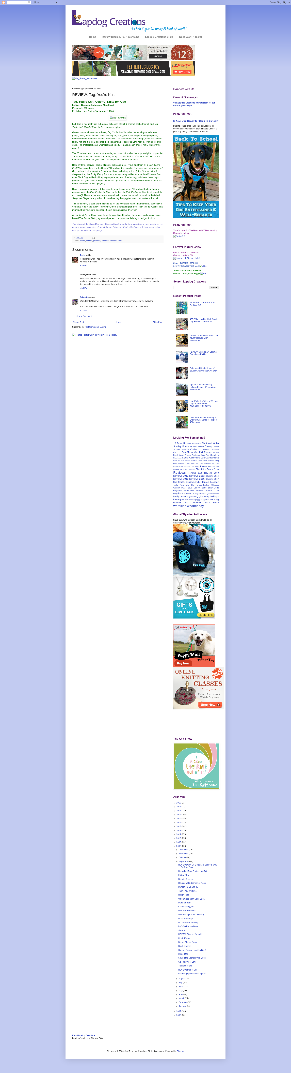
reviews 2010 (181, 502)
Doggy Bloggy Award (188, 942)
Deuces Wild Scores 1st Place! (192, 883)
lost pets (185, 500)
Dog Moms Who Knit (192, 452)
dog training (199, 494)
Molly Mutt (203, 461)
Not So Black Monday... (188, 922)
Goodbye (214, 455)
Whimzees (215, 485)
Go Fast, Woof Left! (187, 962)
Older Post (157, 322)
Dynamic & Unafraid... (188, 887)
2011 (179, 834)
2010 (179, 838)
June (181, 986)
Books (82, 241)
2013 (179, 826)
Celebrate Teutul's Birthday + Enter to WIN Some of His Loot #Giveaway (203, 420)
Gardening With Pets (200, 455)
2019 (179, 803)
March (182, 998)
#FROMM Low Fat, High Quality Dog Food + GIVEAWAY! (204, 320)
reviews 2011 (201, 502)
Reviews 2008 (116, 241)
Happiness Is (178, 458)
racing (215, 499)
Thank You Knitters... (187, 891)
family (176, 496)
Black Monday (184, 946)
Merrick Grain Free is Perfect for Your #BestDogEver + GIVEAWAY (204, 338)
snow (216, 502)
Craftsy (193, 449)
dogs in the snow (212, 494)
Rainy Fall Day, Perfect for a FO (192, 871)
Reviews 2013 (196, 475)
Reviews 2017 (212, 479)
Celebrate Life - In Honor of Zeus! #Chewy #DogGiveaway (203, 369)
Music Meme (184, 938)
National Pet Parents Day (183, 466)
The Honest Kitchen (200, 485)
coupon (190, 493)
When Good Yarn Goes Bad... (191, 899)
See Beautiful (179, 482)
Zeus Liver (207, 488)
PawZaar (211, 466)
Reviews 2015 (180, 479)
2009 (179, 842)
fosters (184, 496)
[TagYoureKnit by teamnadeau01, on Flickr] (118, 117)
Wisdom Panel (179, 488)
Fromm (188, 455)
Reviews (105, 241)
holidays (214, 496)
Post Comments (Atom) (95, 327)
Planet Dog (201, 469)
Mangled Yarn (184, 903)
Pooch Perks (213, 469)
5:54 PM (83, 288)
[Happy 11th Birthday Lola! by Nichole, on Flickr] (186, 258)
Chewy (208, 446)
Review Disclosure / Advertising (120, 36)
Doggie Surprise (185, 879)
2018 (179, 807)
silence (181, 930)
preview (208, 499)
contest (89, 241)
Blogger (180, 1051)
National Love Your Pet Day (190, 464)
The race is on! (185, 966)
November (184, 853)
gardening (193, 496)
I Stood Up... (183, 954)
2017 (179, 811)
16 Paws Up (179, 443)
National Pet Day (211, 464)
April (181, 994)
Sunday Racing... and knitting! (192, 950)
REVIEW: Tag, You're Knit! (190, 934)
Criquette (84, 297)
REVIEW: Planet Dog (188, 970)
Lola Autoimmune (192, 458)
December (184, 849)
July (181, 982)
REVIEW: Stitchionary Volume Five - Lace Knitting (203, 353)
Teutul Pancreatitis (181, 485)
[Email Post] (93, 238)
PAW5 (197, 466)
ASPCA (190, 443)
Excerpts (208, 452)
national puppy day (196, 500)
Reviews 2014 (212, 476)
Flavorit (216, 452)
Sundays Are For (193, 482)
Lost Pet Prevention (181, 461)
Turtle (82, 255)
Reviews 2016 (196, 479)
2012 (179, 830)
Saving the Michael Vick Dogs (192, 958)
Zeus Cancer (194, 488)
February (183, 1002)
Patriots (203, 466)
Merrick (194, 460)
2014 (179, 822)
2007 (179, 1011)
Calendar (200, 446)
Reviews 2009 (211, 473)
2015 (179, 818)
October (182, 857)
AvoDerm (197, 443)
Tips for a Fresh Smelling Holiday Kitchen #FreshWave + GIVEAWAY (204, 387)
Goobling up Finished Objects (191, 974)
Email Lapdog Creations (83, 1035)
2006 (179, 1015)
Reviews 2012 (180, 475)
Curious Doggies (186, 906)
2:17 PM (83, 310)
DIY (199, 449)
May (181, 990)
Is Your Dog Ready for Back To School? (196, 121)
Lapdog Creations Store (159, 36)
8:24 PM (83, 265)
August (182, 978)
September (184, 861)
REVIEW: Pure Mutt (187, 911)
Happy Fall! (183, 895)
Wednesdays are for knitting (191, 914)
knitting (177, 499)
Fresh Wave (178, 455)
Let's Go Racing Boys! (188, 926)
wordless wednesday (188, 506)
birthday (182, 493)
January (183, 1006)
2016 (179, 814)
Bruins (193, 446)
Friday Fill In (183, 875)
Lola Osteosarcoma (210, 458)
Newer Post (78, 322)
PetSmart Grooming (187, 469)
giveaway (97, 241)
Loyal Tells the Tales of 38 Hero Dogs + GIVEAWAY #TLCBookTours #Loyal (204, 403)
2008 (179, 846)
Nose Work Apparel (190, 36)
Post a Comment (84, 316)
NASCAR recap (185, 918)
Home (92, 36)
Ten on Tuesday (210, 482)
